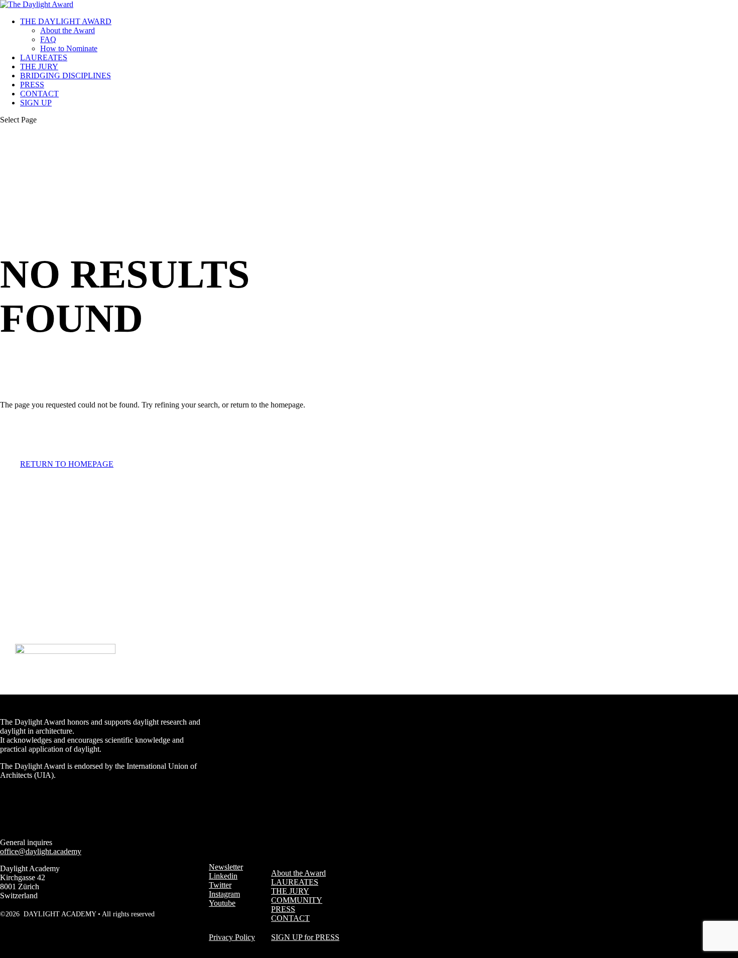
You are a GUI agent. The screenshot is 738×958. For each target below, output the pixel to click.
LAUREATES (43, 57)
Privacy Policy (232, 937)
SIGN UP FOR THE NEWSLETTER (187, 690)
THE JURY (39, 66)
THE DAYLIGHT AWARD (65, 21)
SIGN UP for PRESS (305, 937)
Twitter (220, 885)
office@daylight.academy (40, 851)
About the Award (67, 30)
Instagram (224, 894)
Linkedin (223, 876)
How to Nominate (68, 48)
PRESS (32, 84)
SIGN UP (36, 102)
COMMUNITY (296, 900)
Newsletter (226, 867)
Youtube (222, 903)
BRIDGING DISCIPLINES (65, 75)
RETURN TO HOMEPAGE (66, 464)
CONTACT (39, 93)
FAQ (48, 39)
